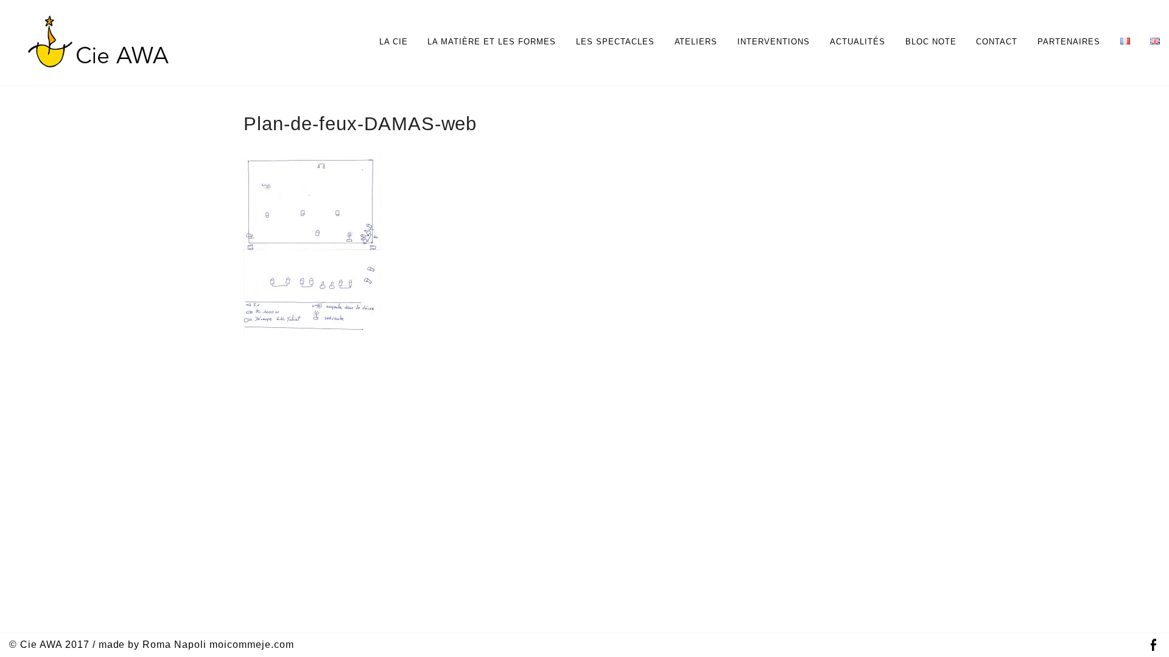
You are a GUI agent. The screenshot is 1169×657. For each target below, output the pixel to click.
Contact (996, 41)
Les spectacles (615, 41)
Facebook (1153, 645)
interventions (773, 41)
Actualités (857, 41)
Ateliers (696, 41)
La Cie (393, 41)
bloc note (931, 41)
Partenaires (1068, 41)
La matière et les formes (491, 41)
